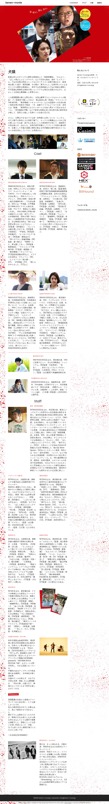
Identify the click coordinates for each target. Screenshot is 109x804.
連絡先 (99, 3)
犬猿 (91, 3)
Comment (74, 3)
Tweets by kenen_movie (87, 210)
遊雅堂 (79, 149)
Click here (67, 803)
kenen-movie (13, 2)
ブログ (84, 3)
